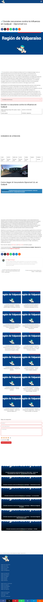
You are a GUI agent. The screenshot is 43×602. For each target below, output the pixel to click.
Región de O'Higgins (5, 576)
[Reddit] (19, 29)
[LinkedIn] (13, 29)
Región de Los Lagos (5, 567)
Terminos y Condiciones (5, 596)
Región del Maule (4, 577)
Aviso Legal (3, 595)
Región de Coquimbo (5, 589)
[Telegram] (16, 29)
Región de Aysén (4, 568)
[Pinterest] (8, 29)
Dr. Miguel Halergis (10, 259)
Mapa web (20, 244)
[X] (5, 29)
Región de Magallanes (5, 570)
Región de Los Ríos (4, 566)
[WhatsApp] (10, 29)
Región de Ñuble (4, 579)
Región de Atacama (5, 587)
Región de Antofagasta (5, 586)
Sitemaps (13, 244)
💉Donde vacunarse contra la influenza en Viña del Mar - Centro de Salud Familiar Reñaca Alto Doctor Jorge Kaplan (11, 271)
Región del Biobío (4, 580)
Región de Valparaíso (5, 573)
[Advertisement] (21, 11)
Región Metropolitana (5, 574)
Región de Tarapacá (5, 584)
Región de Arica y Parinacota (6, 583)
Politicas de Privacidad (5, 592)
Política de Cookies (4, 593)
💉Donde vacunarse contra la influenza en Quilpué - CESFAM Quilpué (33, 271)
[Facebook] (2, 29)
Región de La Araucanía (5, 564)
